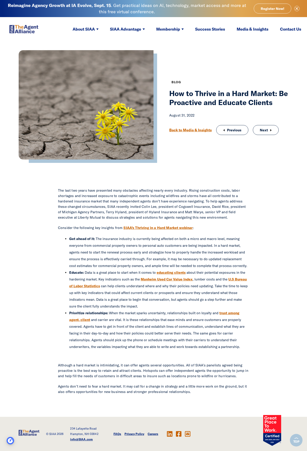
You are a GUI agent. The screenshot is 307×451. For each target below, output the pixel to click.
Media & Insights (252, 29)
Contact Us (290, 29)
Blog (176, 82)
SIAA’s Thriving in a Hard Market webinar (158, 227)
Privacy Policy (134, 434)
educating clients (171, 272)
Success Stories (210, 29)
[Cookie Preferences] (10, 440)
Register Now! (272, 8)
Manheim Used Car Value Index (167, 279)
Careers (153, 434)
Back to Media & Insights (190, 130)
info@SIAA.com (81, 439)
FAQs (117, 434)
